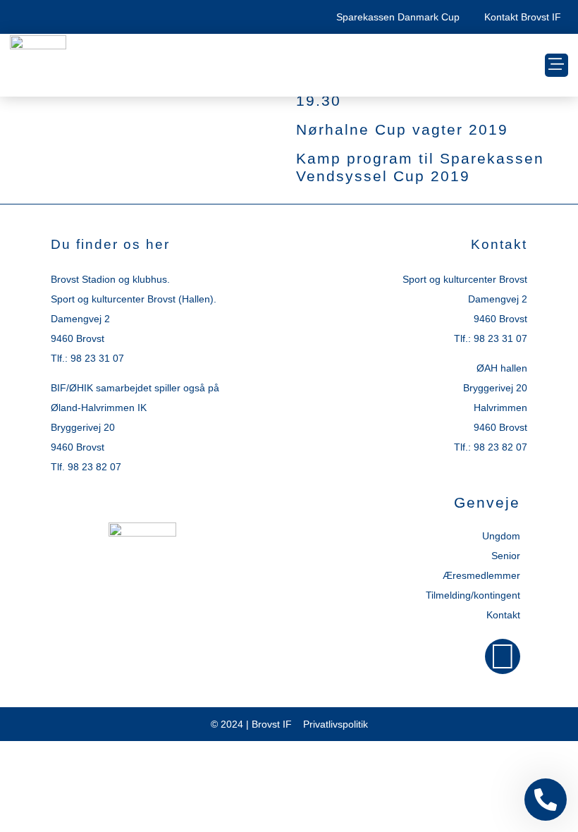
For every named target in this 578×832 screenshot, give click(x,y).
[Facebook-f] (502, 656)
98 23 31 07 (97, 358)
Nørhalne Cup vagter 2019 (402, 129)
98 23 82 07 (94, 466)
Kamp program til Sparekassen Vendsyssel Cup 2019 (420, 167)
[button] (556, 65)
